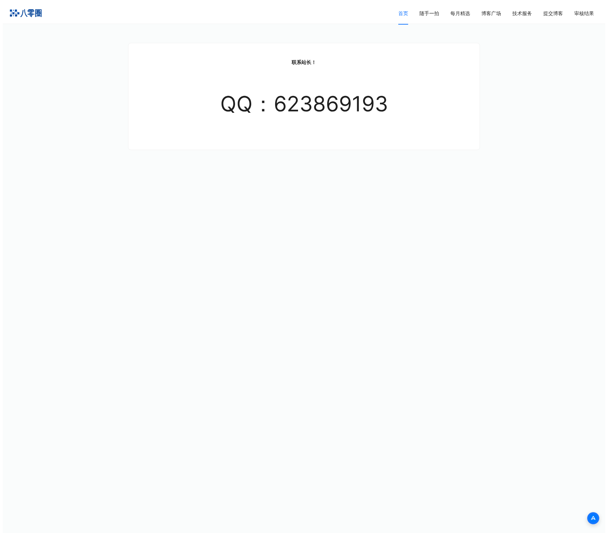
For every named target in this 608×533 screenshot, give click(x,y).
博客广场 (491, 13)
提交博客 (553, 13)
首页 (403, 13)
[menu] (496, 13)
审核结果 (584, 13)
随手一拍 (429, 13)
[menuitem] (403, 13)
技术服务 (522, 13)
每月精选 (460, 13)
